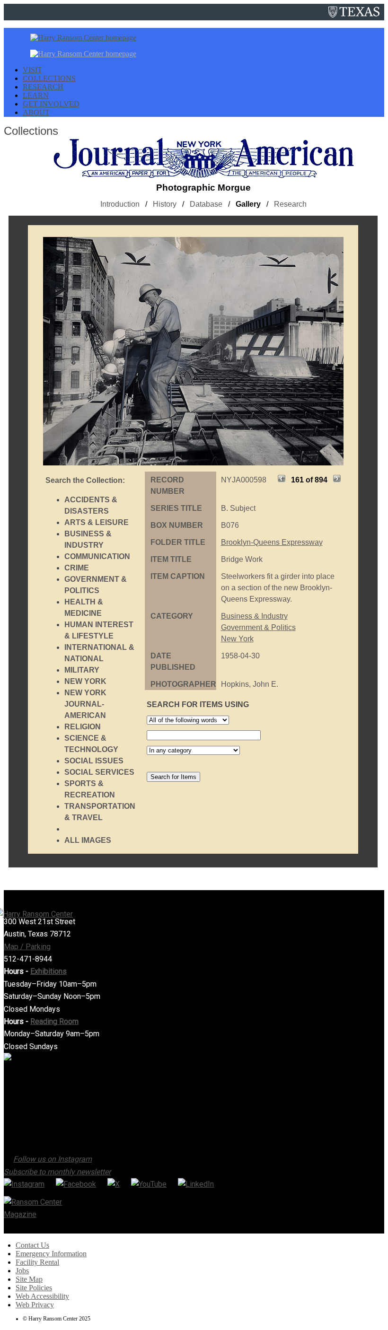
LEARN (36, 95)
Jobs (22, 1271)
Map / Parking (27, 946)
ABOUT (36, 112)
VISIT (32, 70)
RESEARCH (43, 87)
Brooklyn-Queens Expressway (272, 542)
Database (206, 204)
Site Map (29, 1279)
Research (290, 204)
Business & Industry (254, 616)
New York (237, 639)
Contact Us (32, 1245)
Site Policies (34, 1288)
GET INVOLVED (51, 104)
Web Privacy (35, 1305)
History (164, 204)
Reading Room (54, 1021)
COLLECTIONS (49, 78)
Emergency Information (51, 1254)
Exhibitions (48, 971)
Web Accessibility (42, 1296)
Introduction (120, 204)
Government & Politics (258, 627)
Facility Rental (37, 1262)
